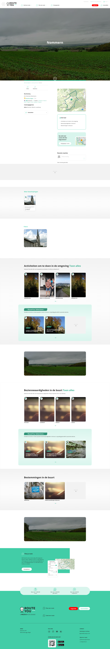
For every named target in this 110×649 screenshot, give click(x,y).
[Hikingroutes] (78, 285)
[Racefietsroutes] (63, 285)
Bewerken (35, 88)
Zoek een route (50, 615)
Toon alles (75, 265)
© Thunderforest (74, 111)
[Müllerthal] (34, 490)
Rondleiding (86, 1)
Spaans (40, 102)
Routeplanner (27, 569)
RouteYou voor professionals (95, 1)
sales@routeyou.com (85, 633)
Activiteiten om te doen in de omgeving (69, 121)
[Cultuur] (78, 409)
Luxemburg (33, 82)
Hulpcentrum (84, 641)
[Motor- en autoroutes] (47, 285)
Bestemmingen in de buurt (67, 125)
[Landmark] (47, 409)
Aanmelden (84, 609)
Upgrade (95, 5)
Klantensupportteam (85, 639)
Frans (32, 102)
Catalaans (40, 100)
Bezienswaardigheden (27, 82)
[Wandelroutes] (31, 285)
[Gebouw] (63, 409)
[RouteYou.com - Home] (11, 4)
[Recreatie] (31, 409)
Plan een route (50, 608)
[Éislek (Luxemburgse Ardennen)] (55, 490)
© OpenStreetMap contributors (81, 111)
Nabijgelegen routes (65, 143)
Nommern (36, 82)
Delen (27, 88)
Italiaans (36, 102)
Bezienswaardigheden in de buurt (68, 123)
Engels (28, 102)
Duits (25, 102)
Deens (44, 100)
